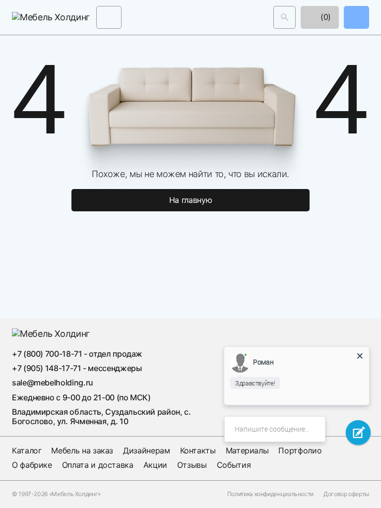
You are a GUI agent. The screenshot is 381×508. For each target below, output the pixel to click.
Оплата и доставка (97, 465)
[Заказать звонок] (356, 17)
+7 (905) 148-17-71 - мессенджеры (76, 368)
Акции (155, 465)
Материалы (247, 450)
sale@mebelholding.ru (52, 382)
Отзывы (192, 465)
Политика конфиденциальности (270, 494)
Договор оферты (346, 494)
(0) (324, 17)
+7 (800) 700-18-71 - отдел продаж (77, 354)
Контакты (198, 450)
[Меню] (109, 17)
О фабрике (32, 465)
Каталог (26, 450)
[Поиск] (284, 17)
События (234, 465)
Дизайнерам (146, 450)
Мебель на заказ (82, 450)
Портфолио (299, 450)
